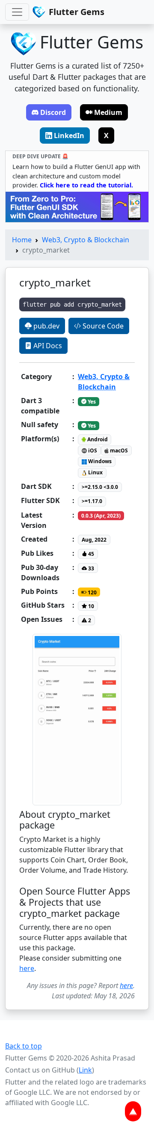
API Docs (47, 345)
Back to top (23, 1046)
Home (22, 239)
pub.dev (45, 326)
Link (85, 1070)
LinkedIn (69, 135)
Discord (53, 112)
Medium (108, 112)
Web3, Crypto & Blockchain (85, 239)
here (26, 968)
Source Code (102, 326)
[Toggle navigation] (17, 12)
